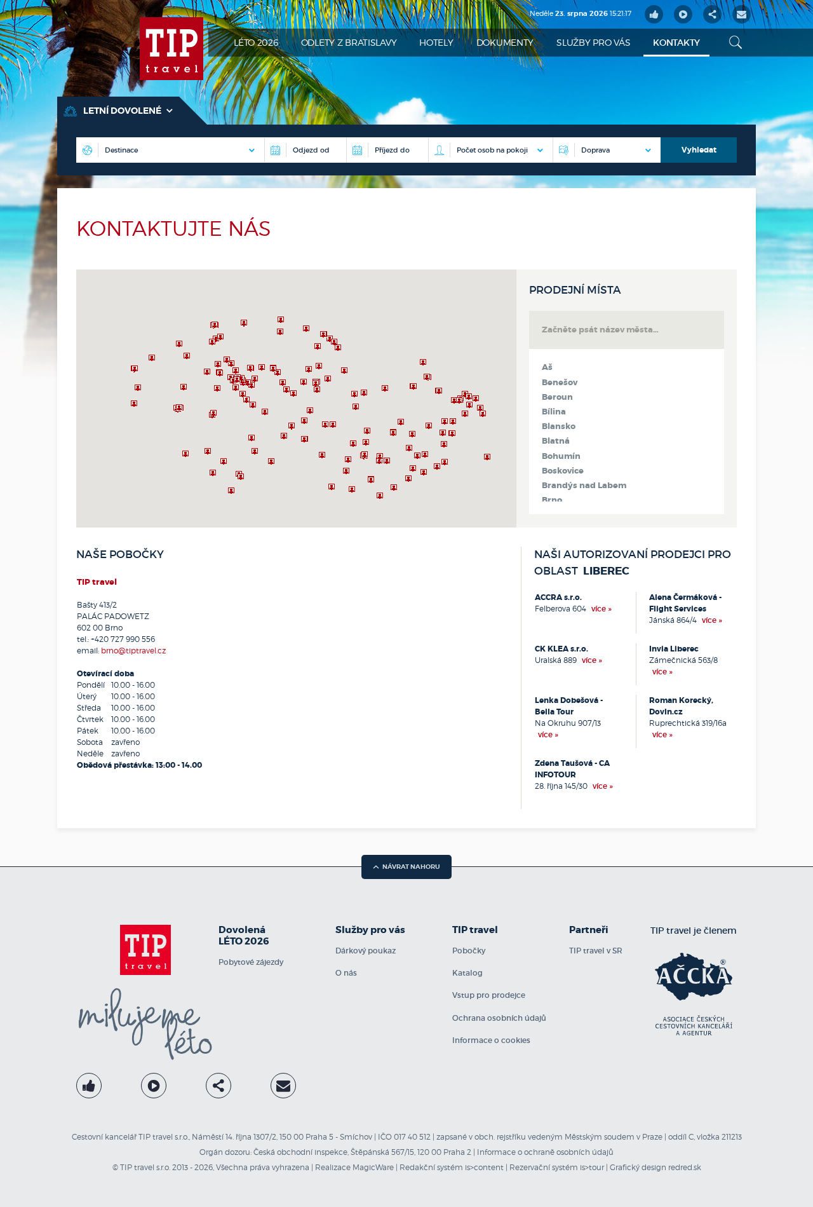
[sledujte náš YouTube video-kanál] (683, 14)
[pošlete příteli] (741, 14)
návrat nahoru (411, 867)
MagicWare (373, 1167)
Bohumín (561, 456)
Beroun (557, 397)
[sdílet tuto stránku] (712, 14)
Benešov (559, 383)
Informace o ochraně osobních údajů (545, 1152)
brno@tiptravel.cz (133, 650)
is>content (484, 1167)
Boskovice (563, 471)
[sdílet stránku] (218, 1085)
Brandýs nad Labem (584, 486)
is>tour (592, 1167)
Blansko (558, 426)
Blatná (556, 441)
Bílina (554, 412)
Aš (547, 367)
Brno (552, 500)
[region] (296, 398)
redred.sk (684, 1167)
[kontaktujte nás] (283, 1085)
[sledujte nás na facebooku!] (654, 14)
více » (601, 608)
